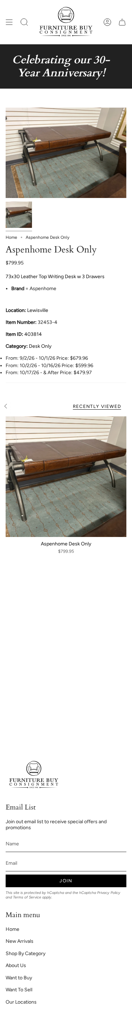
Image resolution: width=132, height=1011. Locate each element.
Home (11, 237)
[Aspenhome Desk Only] (66, 476)
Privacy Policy (108, 892)
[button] (24, 22)
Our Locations (21, 1002)
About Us (16, 965)
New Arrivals (19, 941)
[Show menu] (9, 22)
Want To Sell (19, 990)
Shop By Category (25, 953)
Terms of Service (27, 897)
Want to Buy (19, 978)
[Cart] (122, 22)
